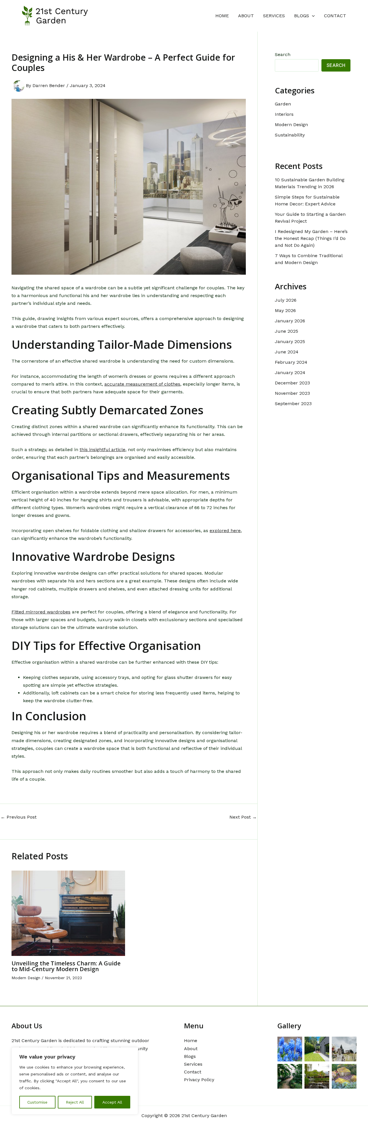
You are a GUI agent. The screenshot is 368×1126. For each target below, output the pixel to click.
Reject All (75, 1102)
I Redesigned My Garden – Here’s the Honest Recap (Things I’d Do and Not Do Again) (311, 238)
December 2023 (292, 383)
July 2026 (285, 300)
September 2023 (293, 403)
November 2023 (292, 393)
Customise (37, 1102)
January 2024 (290, 372)
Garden (283, 104)
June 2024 (286, 352)
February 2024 (291, 362)
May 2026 (285, 310)
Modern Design (26, 977)
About (246, 15)
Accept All (112, 1102)
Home (222, 15)
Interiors (284, 114)
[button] (312, 16)
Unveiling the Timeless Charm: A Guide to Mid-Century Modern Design (66, 966)
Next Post (243, 817)
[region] (75, 1081)
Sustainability (290, 135)
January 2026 (290, 321)
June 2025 (286, 331)
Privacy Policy (199, 1079)
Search (282, 54)
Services (274, 15)
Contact (335, 15)
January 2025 (290, 341)
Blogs (301, 15)
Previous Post (19, 817)
